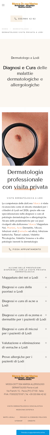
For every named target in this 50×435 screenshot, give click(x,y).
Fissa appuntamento (27, 249)
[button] (3, 5)
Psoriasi (11, 227)
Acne (19, 227)
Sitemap (19, 421)
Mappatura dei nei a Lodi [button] (20, 277)
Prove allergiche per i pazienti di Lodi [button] (17, 359)
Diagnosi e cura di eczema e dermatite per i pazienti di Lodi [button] (24, 317)
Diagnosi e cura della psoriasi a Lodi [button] (17, 289)
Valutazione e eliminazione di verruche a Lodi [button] (21, 345)
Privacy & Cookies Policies (33, 417)
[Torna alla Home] (25, 5)
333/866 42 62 (27, 19)
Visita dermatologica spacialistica (25, 406)
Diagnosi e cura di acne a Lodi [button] (20, 303)
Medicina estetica (25, 410)
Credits (31, 421)
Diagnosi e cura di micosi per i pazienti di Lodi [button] (20, 331)
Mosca (36, 203)
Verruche (23, 231)
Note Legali (9, 417)
